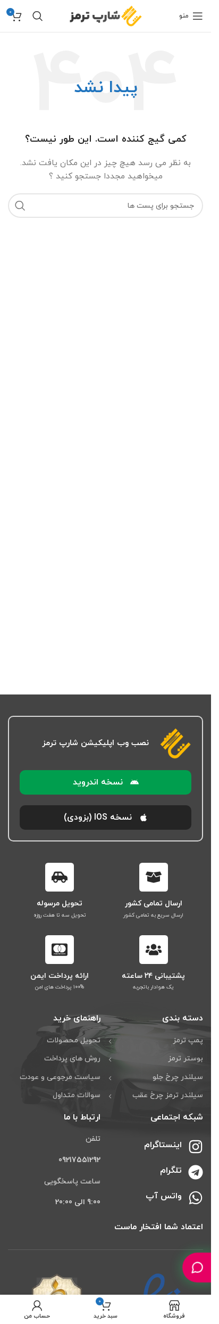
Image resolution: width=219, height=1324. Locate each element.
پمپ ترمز (188, 1040)
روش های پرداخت (72, 1058)
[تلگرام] (195, 1172)
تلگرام (171, 1170)
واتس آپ (164, 1196)
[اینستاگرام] (195, 1146)
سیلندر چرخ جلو (178, 1077)
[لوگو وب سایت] (106, 15)
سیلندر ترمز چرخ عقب (167, 1095)
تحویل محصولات (73, 1040)
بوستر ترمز (185, 1058)
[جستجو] (37, 16)
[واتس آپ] (195, 1197)
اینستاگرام (163, 1145)
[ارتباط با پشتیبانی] (197, 1267)
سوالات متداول (76, 1095)
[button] (105, 782)
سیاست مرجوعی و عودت (60, 1077)
